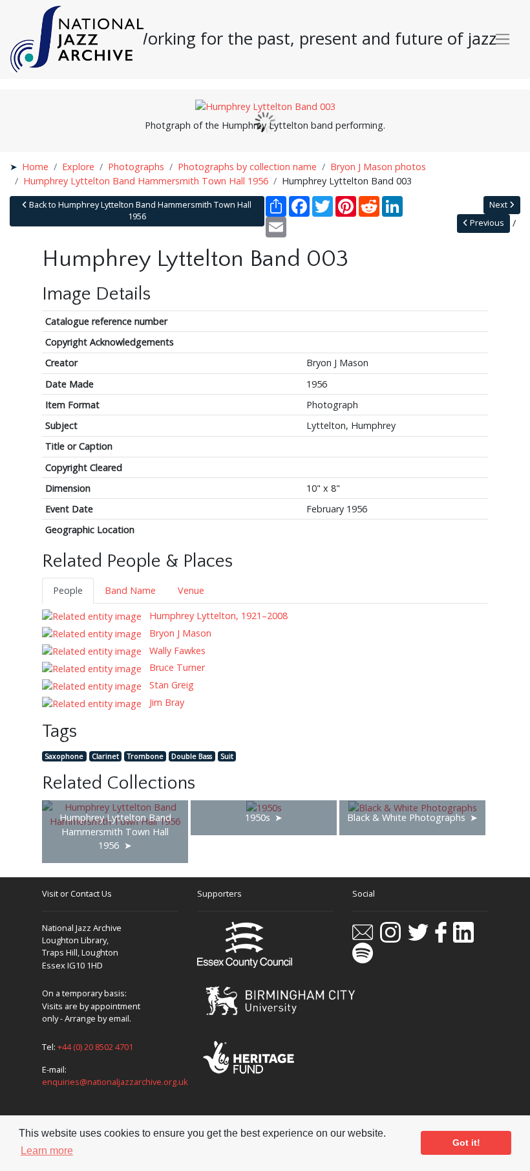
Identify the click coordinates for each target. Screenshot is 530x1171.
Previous (486, 222)
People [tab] (68, 590)
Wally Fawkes (176, 650)
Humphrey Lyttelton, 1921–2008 (217, 615)
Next (499, 204)
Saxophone (64, 756)
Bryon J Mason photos (378, 166)
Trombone (145, 756)
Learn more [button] (47, 1150)
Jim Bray (165, 702)
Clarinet (105, 756)
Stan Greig (170, 685)
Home (35, 166)
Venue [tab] (191, 590)
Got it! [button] (466, 1142)
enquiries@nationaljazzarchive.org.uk (115, 1082)
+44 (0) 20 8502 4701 (95, 1047)
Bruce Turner (176, 667)
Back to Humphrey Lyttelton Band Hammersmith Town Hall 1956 (139, 211)
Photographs (136, 166)
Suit (226, 756)
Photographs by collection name (247, 166)
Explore (78, 166)
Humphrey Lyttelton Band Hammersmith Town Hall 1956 (145, 181)
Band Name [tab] (130, 590)
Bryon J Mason (179, 633)
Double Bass (191, 756)
